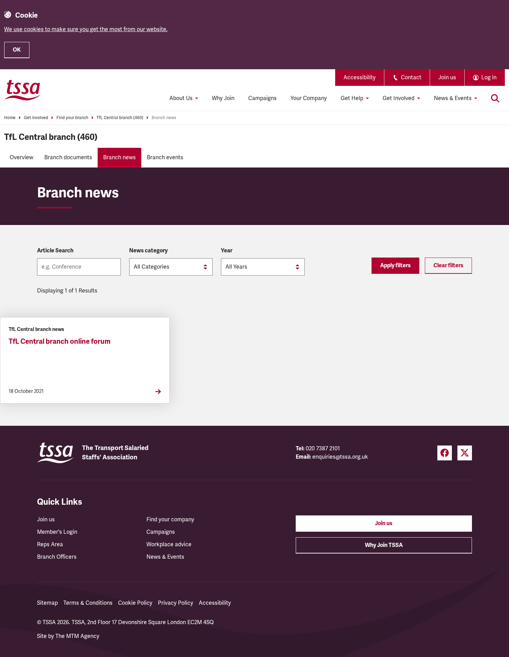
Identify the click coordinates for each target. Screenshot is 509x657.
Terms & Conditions (88, 603)
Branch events (165, 157)
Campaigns (262, 98)
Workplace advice (168, 544)
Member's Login (57, 532)
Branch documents (68, 157)
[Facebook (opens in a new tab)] (444, 453)
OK (17, 49)
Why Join (223, 98)
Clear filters (448, 265)
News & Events (165, 557)
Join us (447, 77)
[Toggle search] (495, 98)
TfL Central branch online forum (59, 341)
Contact (411, 77)
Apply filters (395, 265)
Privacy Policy (175, 603)
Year (226, 250)
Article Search (55, 250)
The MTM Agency (77, 636)
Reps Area (50, 544)
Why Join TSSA (384, 545)
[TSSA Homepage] (22, 90)
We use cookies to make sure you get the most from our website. (86, 29)
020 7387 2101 (323, 448)
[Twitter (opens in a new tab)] (464, 453)
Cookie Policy (135, 603)
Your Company (309, 98)
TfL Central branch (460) (120, 117)
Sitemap (47, 603)
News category (148, 250)
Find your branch (72, 117)
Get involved (36, 117)
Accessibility (359, 77)
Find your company (170, 519)
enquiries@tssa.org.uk (340, 456)
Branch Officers (57, 557)
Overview (21, 157)
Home (10, 117)
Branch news (164, 117)
